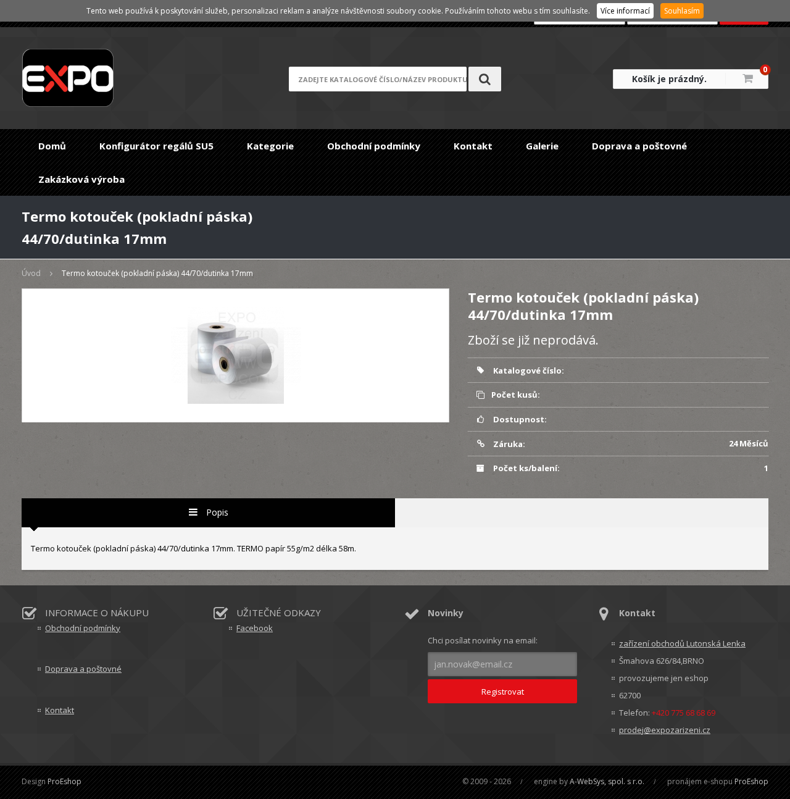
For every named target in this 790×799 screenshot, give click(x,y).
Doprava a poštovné (639, 146)
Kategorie (270, 146)
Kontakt (473, 146)
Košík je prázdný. (669, 79)
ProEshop (64, 781)
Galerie (542, 146)
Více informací (625, 11)
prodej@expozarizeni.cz (664, 729)
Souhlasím (682, 11)
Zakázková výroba (81, 179)
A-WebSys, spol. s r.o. (607, 781)
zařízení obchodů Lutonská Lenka (682, 643)
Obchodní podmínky (373, 146)
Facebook (254, 628)
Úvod (31, 273)
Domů (52, 146)
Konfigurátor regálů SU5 (156, 146)
